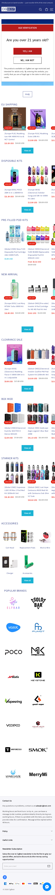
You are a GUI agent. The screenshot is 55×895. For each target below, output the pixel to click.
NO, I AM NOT (28, 60)
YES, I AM (27, 51)
